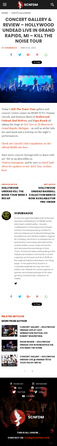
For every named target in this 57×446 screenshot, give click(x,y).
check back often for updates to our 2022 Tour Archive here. (28, 166)
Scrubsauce (10, 47)
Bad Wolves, (19, 120)
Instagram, (17, 162)
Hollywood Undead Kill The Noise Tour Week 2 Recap (14, 193)
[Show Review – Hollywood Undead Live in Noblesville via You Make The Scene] (9, 345)
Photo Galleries (9, 350)
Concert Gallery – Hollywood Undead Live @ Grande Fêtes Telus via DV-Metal (37, 359)
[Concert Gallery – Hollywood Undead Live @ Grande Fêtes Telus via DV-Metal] (9, 360)
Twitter (6, 162)
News (5, 335)
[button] (52, 4)
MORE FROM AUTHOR (14, 321)
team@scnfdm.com (36, 437)
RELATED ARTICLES (13, 316)
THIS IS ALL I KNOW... (28, 432)
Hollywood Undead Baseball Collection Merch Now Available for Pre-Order (41, 195)
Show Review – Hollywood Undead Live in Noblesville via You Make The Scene (36, 344)
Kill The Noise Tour (23, 109)
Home (5, 13)
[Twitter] (15, 283)
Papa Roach (40, 120)
